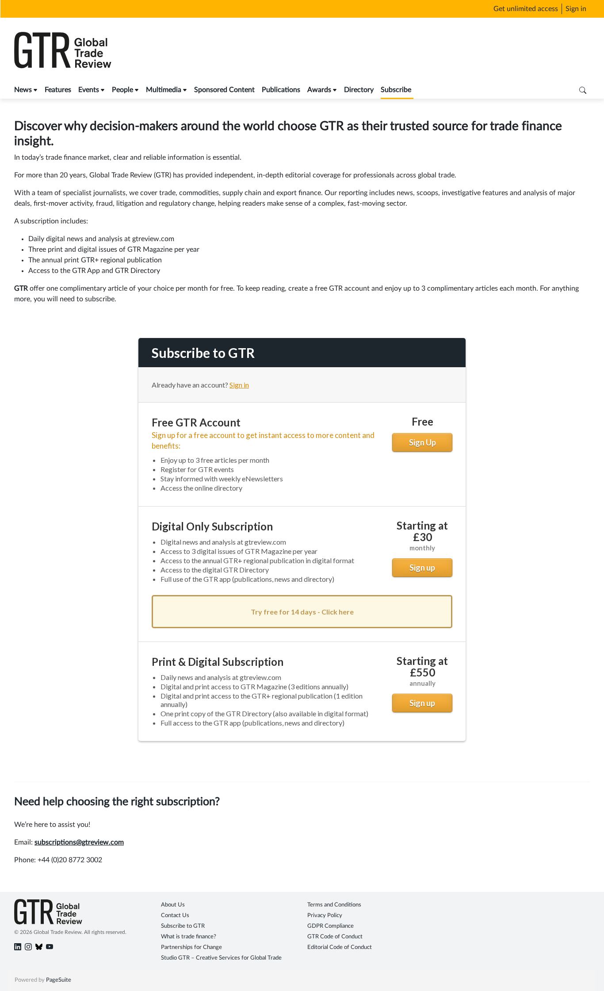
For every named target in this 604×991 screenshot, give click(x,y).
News (23, 89)
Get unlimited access (525, 8)
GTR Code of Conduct (335, 937)
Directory (359, 89)
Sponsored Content (224, 89)
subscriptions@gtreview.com (79, 842)
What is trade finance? (188, 937)
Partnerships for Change (191, 947)
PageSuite (58, 980)
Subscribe (396, 89)
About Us (173, 905)
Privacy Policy (324, 915)
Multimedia (163, 89)
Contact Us (175, 915)
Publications (281, 89)
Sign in (576, 8)
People (122, 89)
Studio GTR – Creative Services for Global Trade (221, 958)
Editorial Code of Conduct (339, 947)
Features (58, 89)
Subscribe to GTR (183, 926)
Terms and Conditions (334, 905)
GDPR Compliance (330, 926)
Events (88, 89)
